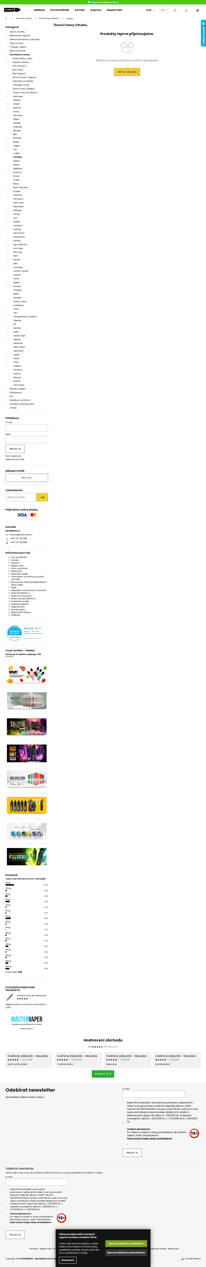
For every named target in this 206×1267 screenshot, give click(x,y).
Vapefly (17, 339)
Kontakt (15, 560)
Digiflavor (18, 168)
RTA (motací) (19, 65)
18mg (8, 960)
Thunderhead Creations (25, 316)
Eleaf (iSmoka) (20, 187)
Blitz (15, 134)
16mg (8, 955)
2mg (8, 894)
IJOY (15, 217)
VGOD (16, 358)
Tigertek (17, 320)
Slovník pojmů (18, 609)
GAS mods (18, 202)
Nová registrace (13, 456)
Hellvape (17, 210)
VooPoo (17, 373)
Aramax (17, 107)
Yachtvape (18, 385)
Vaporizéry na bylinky (23, 81)
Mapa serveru (18, 606)
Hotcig (16, 214)
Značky (13, 407)
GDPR (13, 587)
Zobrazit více (103, 1074)
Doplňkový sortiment (20, 400)
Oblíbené (15, 615)
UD (14, 324)
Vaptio (16, 354)
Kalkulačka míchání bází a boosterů (28, 590)
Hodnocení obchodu (21, 595)
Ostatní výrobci (21, 271)
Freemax (17, 195)
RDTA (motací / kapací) (24, 77)
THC (15, 312)
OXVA (16, 278)
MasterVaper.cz (27, 1029)
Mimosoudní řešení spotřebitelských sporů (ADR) (29, 583)
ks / (27, 477)
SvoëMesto (18, 305)
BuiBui (16, 141)
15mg (8, 949)
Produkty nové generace (22, 404)
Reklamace (16, 571)
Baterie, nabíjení (18, 388)
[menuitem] (39, 10)
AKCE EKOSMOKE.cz (20, 593)
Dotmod (17, 172)
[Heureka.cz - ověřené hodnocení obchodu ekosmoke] (27, 633)
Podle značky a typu (22, 58)
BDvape (17, 130)
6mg (8, 916)
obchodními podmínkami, (165, 1102)
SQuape (17, 297)
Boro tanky (18, 69)
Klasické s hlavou (21, 62)
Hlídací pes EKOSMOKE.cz (23, 598)
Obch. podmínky (19, 568)
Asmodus (18, 115)
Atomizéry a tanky (20, 54)
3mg (8, 899)
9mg (8, 927)
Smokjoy (17, 290)
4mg (8, 905)
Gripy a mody (16, 43)
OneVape (18, 267)
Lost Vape (18, 248)
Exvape (16, 191)
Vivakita (17, 366)
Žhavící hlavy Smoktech (25, 92)
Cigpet (16, 145)
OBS (15, 263)
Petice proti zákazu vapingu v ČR (23, 654)
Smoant (17, 286)
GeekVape (18, 206)
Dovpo (16, 176)
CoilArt (16, 153)
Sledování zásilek (19, 573)
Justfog (17, 229)
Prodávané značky (20, 601)
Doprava (15, 562)
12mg (8, 944)
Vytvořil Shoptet (193, 1258)
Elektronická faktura (21, 612)
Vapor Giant (19, 347)
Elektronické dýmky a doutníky (25, 39)
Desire (16, 164)
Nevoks (16, 259)
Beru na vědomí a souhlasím (126, 1243)
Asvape (17, 122)
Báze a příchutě (17, 50)
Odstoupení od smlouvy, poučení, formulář (27, 578)
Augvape (17, 126)
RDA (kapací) (19, 73)
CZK (163, 10)
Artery (16, 111)
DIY (11, 396)
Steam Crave (19, 301)
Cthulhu (17, 157)
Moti (15, 255)
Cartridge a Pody (21, 84)
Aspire (16, 119)
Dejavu (16, 160)
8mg (8, 921)
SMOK (16, 293)
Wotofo (17, 381)
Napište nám (17, 565)
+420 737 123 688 (18, 538)
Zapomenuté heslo (15, 459)
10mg (8, 933)
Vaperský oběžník (19, 604)
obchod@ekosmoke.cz (21, 534)
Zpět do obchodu (127, 72)
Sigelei (16, 282)
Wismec (17, 377)
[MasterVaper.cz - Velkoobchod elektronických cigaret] (27, 1019)
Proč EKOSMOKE (18, 557)
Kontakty (33, 1248)
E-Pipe (16, 179)
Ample (16, 103)
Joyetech (18, 225)
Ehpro (16, 183)
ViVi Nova (17, 369)
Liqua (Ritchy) (20, 244)
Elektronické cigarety (20, 35)
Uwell (15, 331)
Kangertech (19, 236)
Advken (17, 100)
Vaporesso (18, 350)
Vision (16, 362)
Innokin (16, 221)
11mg (8, 938)
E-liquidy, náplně (18, 46)
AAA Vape (18, 96)
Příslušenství (16, 392)
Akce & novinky (17, 31)
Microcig (17, 252)
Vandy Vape (19, 335)
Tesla (16, 309)
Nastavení (67, 1260)
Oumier (17, 274)
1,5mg (8, 888)
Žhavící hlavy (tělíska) (24, 88)
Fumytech (18, 198)
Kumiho (17, 240)
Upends (17, 328)
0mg (8, 882)
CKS (15, 149)
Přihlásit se (15, 448)
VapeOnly (18, 343)
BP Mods (17, 138)
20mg (8, 966)
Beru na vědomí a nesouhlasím (126, 1252)
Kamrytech (18, 233)
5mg (8, 910)
